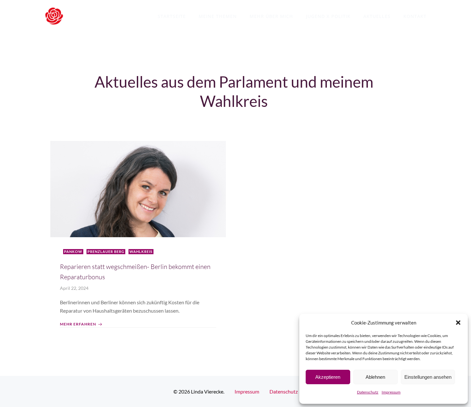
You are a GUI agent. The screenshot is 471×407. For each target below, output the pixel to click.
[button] (458, 322)
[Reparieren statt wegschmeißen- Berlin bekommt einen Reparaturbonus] (138, 188)
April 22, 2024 (74, 288)
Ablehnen (375, 377)
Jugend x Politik (328, 16)
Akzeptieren (327, 377)
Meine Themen (218, 16)
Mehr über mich (271, 16)
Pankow (73, 251)
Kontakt (414, 16)
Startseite (172, 16)
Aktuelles (377, 16)
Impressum (391, 392)
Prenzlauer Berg (105, 251)
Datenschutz (367, 392)
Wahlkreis (141, 251)
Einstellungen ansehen (427, 377)
